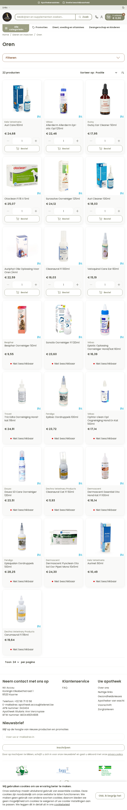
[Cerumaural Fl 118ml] (22, 609)
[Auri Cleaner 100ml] (105, 176)
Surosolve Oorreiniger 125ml (63, 198)
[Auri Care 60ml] (22, 99)
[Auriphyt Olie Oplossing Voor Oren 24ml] (22, 246)
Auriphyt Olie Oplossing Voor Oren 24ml (21, 270)
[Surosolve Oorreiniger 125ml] (63, 176)
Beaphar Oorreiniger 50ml (20, 345)
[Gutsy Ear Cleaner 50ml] (105, 99)
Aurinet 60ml (95, 563)
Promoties (42, 27)
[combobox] (45, 17)
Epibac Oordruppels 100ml (62, 417)
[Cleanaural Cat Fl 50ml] (63, 466)
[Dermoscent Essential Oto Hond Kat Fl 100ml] (105, 466)
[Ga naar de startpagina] (7, 17)
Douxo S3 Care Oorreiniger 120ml (20, 493)
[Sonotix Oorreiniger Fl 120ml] (63, 319)
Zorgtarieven (106, 709)
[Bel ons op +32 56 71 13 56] (96, 17)
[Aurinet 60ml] (105, 537)
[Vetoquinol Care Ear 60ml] (105, 246)
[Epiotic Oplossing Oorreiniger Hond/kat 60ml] (105, 319)
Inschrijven (63, 747)
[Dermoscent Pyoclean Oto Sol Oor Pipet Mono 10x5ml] (63, 537)
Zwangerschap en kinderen (104, 27)
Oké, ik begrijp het (110, 796)
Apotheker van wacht (111, 700)
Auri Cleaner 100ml (99, 198)
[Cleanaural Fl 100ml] (63, 246)
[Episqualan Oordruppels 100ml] (22, 537)
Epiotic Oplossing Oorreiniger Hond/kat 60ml (104, 347)
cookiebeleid (62, 804)
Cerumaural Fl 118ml (16, 635)
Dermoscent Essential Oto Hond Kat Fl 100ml (104, 493)
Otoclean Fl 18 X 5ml (16, 198)
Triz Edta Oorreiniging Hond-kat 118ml (21, 418)
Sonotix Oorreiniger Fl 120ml (62, 342)
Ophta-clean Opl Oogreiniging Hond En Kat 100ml (103, 420)
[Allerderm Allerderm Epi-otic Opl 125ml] (63, 99)
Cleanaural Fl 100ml (58, 269)
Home (5, 34)
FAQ (64, 687)
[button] (63, 58)
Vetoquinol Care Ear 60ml (103, 269)
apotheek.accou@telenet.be (36, 704)
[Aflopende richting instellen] (123, 72)
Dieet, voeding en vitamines (68, 27)
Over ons (103, 687)
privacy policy (115, 754)
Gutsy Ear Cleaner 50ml (102, 125)
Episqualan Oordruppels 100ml (19, 565)
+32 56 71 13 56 (23, 701)
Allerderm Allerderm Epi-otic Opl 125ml (61, 126)
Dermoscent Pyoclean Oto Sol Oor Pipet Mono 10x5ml (62, 565)
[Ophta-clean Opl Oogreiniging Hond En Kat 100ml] (105, 391)
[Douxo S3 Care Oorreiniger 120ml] (22, 466)
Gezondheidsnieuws (110, 696)
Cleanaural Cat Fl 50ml (60, 492)
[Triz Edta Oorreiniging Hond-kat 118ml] (22, 391)
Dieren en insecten (23, 34)
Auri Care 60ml (13, 125)
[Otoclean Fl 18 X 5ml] (22, 176)
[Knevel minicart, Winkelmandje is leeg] (108, 17)
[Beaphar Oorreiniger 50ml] (22, 319)
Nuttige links (105, 692)
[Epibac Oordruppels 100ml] (63, 391)
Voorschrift (105, 705)
